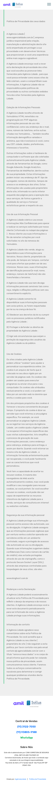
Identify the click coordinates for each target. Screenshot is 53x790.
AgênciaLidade (20, 779)
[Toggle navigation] (49, 4)
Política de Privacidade (37, 779)
